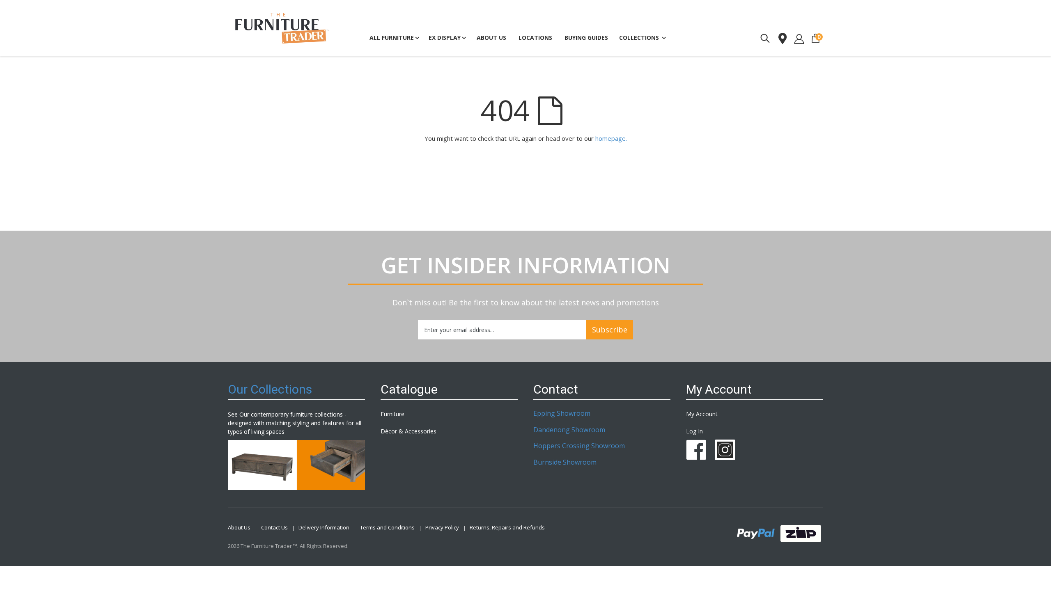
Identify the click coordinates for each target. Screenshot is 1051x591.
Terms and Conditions (387, 527)
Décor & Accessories (408, 431)
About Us (239, 527)
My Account (702, 414)
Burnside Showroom (565, 462)
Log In (694, 431)
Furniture (392, 414)
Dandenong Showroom (569, 429)
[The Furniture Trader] (282, 28)
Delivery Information (323, 527)
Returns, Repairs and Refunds (507, 527)
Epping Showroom (561, 413)
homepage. (611, 138)
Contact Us (274, 527)
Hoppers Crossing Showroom (579, 445)
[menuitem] (586, 37)
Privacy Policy (442, 527)
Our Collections (270, 389)
